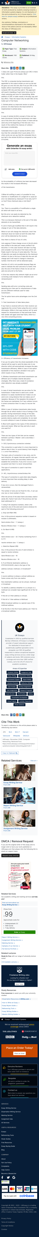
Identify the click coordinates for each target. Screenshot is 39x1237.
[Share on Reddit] (17, 68)
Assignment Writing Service (11, 940)
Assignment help (7, 1119)
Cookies (4, 1229)
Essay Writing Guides (9, 1011)
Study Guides (6, 1139)
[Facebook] (3, 1177)
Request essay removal (10, 855)
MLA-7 (17, 732)
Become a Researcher (8, 1173)
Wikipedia (16, 736)
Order (29, 3)
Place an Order (19, 1053)
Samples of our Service (10, 946)
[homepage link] (2, 37)
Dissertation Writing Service (10, 1112)
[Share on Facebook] (11, 68)
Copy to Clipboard (9, 753)
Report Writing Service (10, 937)
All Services (5, 1122)
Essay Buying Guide (8, 1146)
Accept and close (8, 32)
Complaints (5, 1166)
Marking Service (8, 943)
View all (33, 761)
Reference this (8, 62)
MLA (10, 732)
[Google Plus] (13, 1177)
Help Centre (5, 1170)
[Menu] (3, 2)
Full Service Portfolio (9, 949)
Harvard (25, 732)
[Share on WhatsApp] (23, 68)
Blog (2, 1150)
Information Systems (19, 37)
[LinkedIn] (8, 1177)
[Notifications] (34, 2)
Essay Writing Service (8, 1108)
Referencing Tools (8, 1008)
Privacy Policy (6, 1218)
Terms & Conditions (8, 1222)
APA (4, 732)
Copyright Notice (7, 1226)
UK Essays (8, 44)
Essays (7, 37)
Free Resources (6, 1142)
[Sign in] (37, 2)
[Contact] (32, 2)
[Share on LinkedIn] (20, 68)
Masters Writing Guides (10, 1014)
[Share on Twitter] (14, 68)
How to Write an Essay (10, 1003)
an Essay (19, 932)
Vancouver (6, 736)
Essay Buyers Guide (9, 1005)
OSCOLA (26, 736)
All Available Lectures (9, 962)
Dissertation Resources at (15, 999)
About (3, 1159)
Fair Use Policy (6, 1162)
